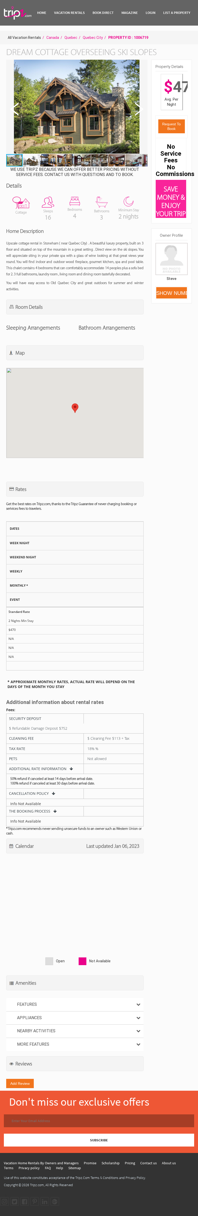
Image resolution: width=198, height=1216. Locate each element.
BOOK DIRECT (103, 12)
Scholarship (111, 1163)
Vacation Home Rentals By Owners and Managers (41, 1163)
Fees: (10, 710)
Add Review (20, 1083)
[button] (76, 107)
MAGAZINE (129, 12)
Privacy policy (29, 1168)
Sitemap (74, 1168)
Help (59, 1168)
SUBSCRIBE (99, 1140)
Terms (8, 1168)
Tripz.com (37, 1185)
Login (150, 12)
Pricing (130, 1163)
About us (169, 1163)
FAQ (48, 1168)
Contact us (148, 1163)
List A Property (176, 12)
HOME (41, 12)
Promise (90, 1163)
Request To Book (171, 126)
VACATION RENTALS (69, 12)
